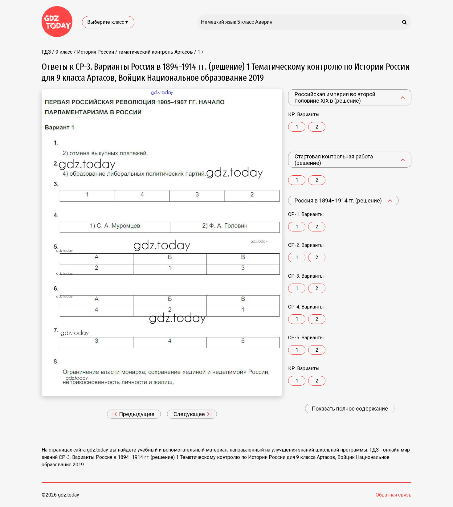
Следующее (189, 414)
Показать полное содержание (350, 408)
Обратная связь (393, 495)
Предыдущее (136, 414)
